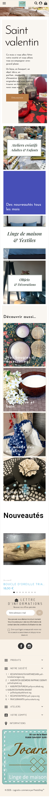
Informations (18, 723)
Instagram (29, 646)
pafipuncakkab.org (35, 686)
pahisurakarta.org (32, 699)
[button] (3, 9)
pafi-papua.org (33, 696)
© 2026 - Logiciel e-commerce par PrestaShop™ (24, 790)
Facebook (21, 646)
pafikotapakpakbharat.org (20, 692)
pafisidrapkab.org (14, 683)
